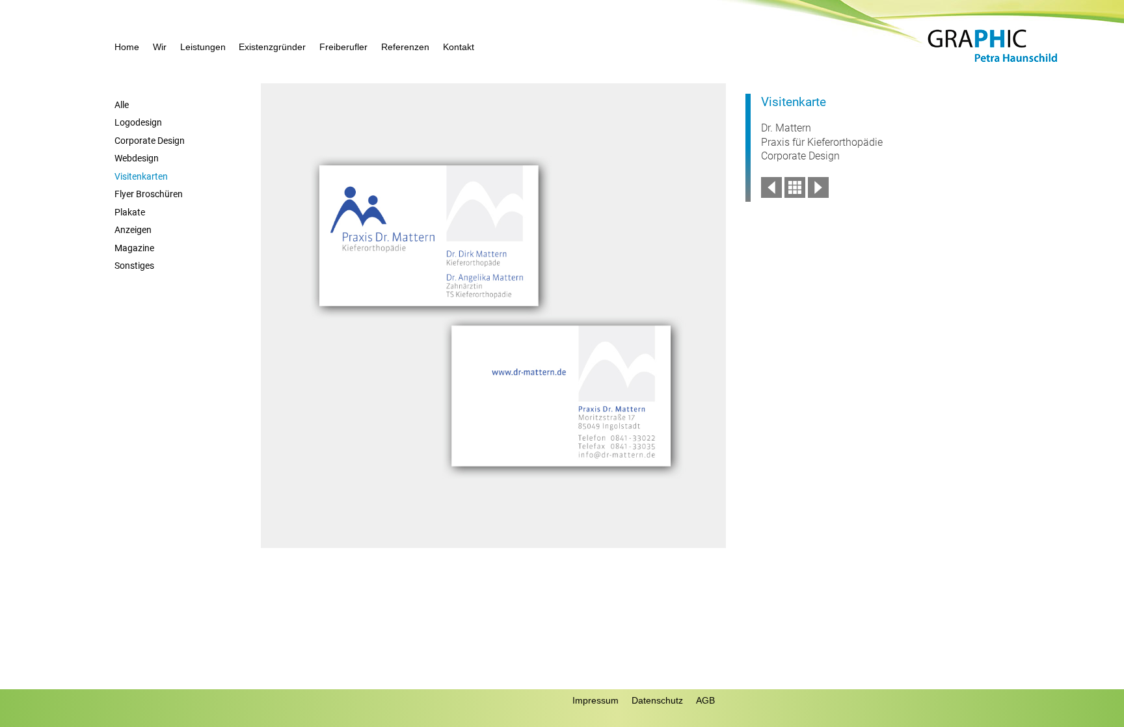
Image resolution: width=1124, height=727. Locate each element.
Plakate (129, 212)
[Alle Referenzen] (794, 194)
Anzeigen (133, 230)
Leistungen (203, 47)
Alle (121, 105)
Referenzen (405, 47)
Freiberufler (343, 47)
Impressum (595, 700)
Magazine (134, 248)
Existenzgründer (272, 47)
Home (126, 47)
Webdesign (136, 158)
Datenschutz (657, 700)
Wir (160, 47)
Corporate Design (149, 140)
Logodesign (138, 122)
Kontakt (458, 47)
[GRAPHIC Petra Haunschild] (993, 62)
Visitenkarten (141, 176)
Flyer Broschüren (148, 194)
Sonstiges (134, 265)
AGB (705, 700)
